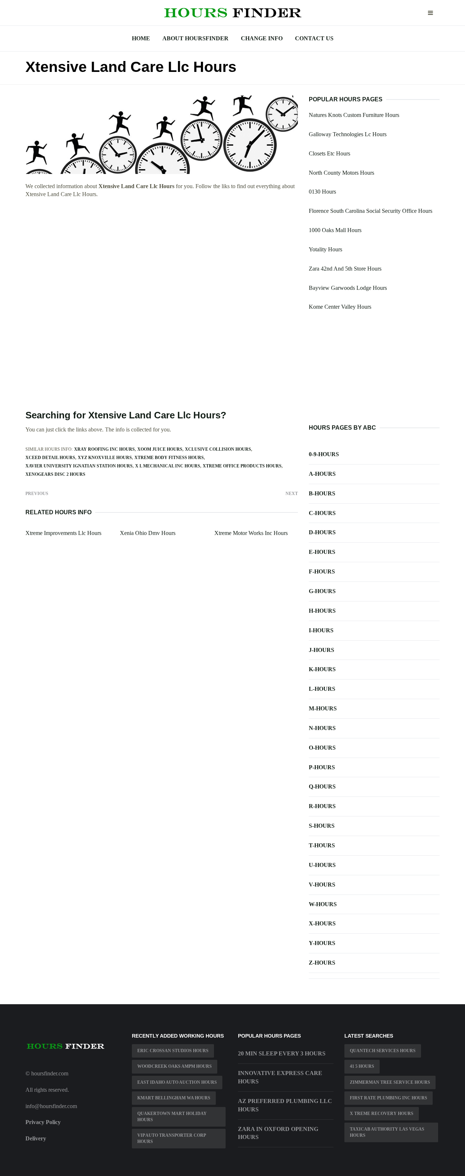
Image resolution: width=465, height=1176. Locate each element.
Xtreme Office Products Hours (242, 466)
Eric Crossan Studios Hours (173, 1050)
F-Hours (322, 571)
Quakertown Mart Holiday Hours (172, 1116)
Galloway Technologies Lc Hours (348, 134)
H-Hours (322, 611)
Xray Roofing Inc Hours (104, 449)
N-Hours (322, 728)
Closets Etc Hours (329, 153)
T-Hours (322, 845)
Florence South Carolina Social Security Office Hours (370, 211)
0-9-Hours (324, 454)
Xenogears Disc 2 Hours (55, 474)
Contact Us (314, 38)
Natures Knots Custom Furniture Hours (354, 115)
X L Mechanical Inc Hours (167, 466)
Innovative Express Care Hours (280, 1077)
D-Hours (322, 532)
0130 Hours (322, 191)
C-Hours (322, 513)
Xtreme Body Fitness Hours (169, 457)
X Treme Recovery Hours (381, 1113)
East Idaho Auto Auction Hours (177, 1082)
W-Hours (323, 904)
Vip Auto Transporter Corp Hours (171, 1138)
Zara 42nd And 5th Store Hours (345, 268)
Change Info (262, 38)
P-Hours (322, 767)
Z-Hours (322, 963)
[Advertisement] (161, 257)
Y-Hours (322, 943)
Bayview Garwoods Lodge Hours (348, 288)
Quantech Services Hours (383, 1050)
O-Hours (322, 748)
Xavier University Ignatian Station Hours (79, 466)
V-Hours (322, 884)
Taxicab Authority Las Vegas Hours (387, 1132)
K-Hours (322, 669)
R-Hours (322, 806)
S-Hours (322, 826)
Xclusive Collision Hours (218, 449)
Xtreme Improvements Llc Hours (63, 533)
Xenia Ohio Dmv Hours (147, 533)
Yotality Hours (325, 249)
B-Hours (322, 493)
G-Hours (322, 591)
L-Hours (322, 689)
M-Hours (323, 708)
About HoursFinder (195, 38)
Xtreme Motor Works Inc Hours (251, 533)
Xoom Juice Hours (159, 449)
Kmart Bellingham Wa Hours (173, 1097)
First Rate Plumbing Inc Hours (388, 1097)
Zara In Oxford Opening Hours (278, 1133)
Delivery (35, 1138)
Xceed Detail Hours (50, 457)
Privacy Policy (43, 1122)
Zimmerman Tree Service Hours (390, 1082)
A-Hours (322, 474)
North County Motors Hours (341, 173)
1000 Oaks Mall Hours (335, 230)
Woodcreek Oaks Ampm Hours (174, 1066)
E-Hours (322, 552)
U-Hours (322, 865)
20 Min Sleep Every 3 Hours (282, 1053)
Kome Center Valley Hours (340, 307)
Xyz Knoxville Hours (105, 457)
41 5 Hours (362, 1066)
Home (141, 38)
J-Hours (321, 650)
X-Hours (322, 923)
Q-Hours (322, 786)
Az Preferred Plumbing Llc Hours (285, 1105)
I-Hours (321, 630)
